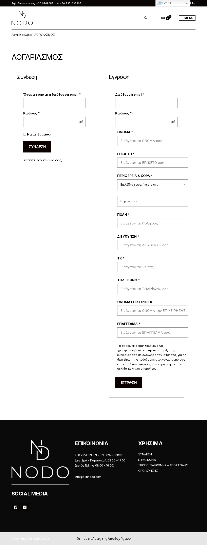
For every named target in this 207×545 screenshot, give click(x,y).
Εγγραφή (129, 383)
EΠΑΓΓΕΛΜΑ (128, 324)
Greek (166, 3)
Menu (188, 18)
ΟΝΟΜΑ (125, 132)
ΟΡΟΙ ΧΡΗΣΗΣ (148, 470)
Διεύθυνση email (138, 94)
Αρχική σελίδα (22, 34)
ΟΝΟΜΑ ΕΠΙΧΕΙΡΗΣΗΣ (135, 302)
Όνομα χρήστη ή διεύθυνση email (54, 94)
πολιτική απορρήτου (142, 368)
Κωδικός (40, 113)
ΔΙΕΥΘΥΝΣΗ (128, 236)
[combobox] (152, 184)
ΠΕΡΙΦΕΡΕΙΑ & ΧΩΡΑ (135, 176)
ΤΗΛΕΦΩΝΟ (128, 280)
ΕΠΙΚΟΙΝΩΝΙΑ (147, 459)
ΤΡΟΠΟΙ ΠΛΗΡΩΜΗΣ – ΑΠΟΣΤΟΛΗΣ (163, 465)
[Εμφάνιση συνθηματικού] (81, 122)
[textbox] (152, 185)
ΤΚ (121, 258)
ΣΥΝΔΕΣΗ (145, 454)
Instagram (25, 507)
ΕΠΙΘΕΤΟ (126, 154)
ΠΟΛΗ (123, 215)
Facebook (16, 507)
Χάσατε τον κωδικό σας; (42, 160)
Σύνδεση (37, 147)
